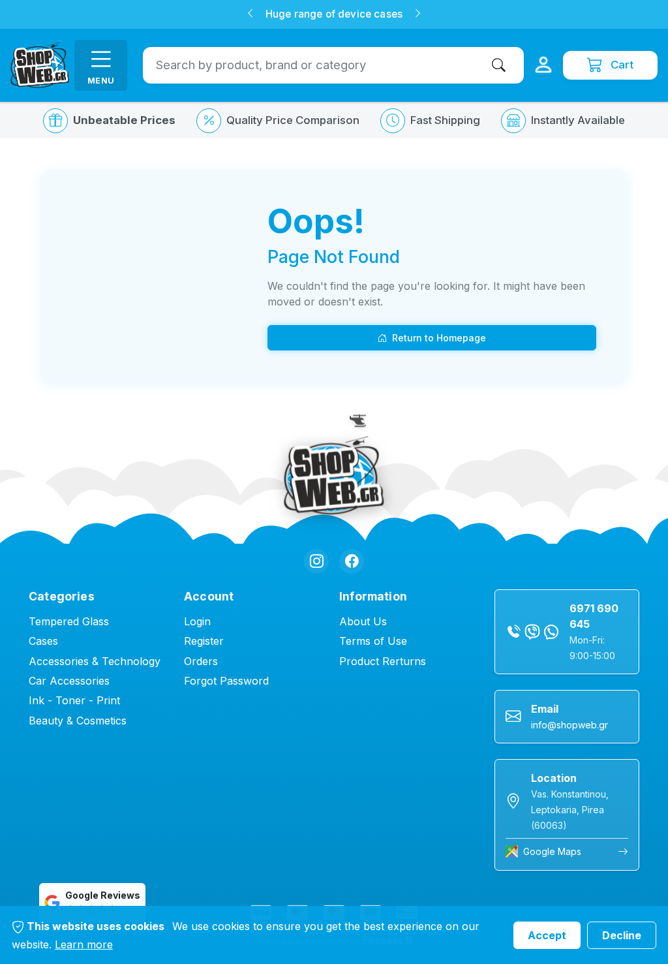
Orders (201, 661)
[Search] (501, 65)
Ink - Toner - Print (74, 700)
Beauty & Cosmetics (78, 720)
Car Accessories (69, 680)
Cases (43, 640)
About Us (363, 621)
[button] (250, 14)
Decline (621, 935)
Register (204, 640)
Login (197, 621)
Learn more (84, 944)
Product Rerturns (382, 661)
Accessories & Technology (94, 661)
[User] (543, 65)
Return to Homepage (439, 337)
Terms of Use (373, 640)
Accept (547, 935)
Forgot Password (226, 680)
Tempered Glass (69, 621)
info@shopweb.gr (569, 724)
